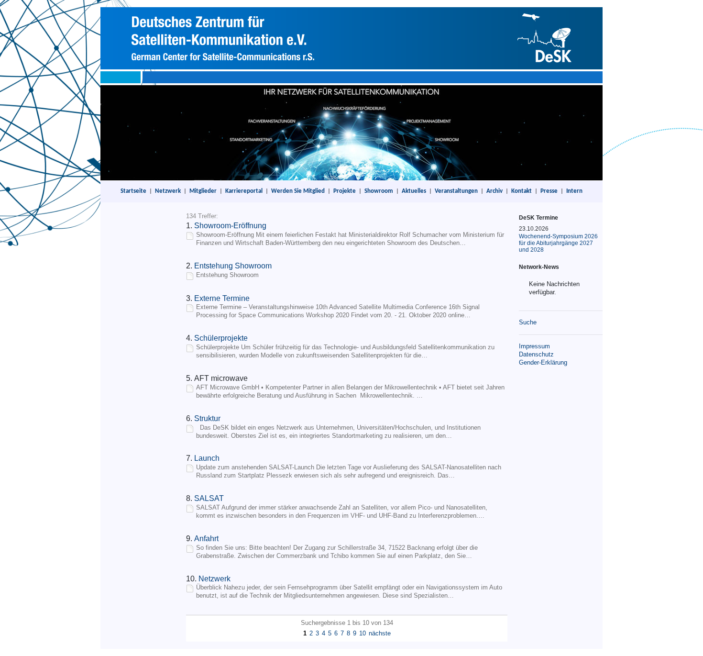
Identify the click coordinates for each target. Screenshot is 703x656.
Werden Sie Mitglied (298, 191)
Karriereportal (244, 191)
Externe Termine (222, 298)
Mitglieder (203, 191)
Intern (574, 191)
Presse (549, 191)
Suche (528, 322)
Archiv (494, 191)
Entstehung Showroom (233, 266)
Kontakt (521, 191)
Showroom (378, 191)
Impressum (534, 346)
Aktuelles (414, 191)
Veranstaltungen (456, 191)
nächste (380, 633)
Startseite (133, 191)
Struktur (207, 418)
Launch (207, 458)
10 (362, 633)
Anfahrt (206, 538)
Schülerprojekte (221, 338)
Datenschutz (536, 354)
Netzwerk (168, 191)
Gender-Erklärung (543, 362)
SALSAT (209, 498)
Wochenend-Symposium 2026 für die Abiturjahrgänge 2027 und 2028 (558, 243)
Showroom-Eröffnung (230, 226)
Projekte (344, 191)
